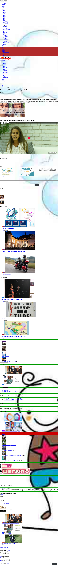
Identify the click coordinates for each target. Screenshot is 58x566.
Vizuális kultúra (5, 39)
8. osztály (6, 25)
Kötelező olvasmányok (8, 21)
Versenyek (3, 45)
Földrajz (4, 18)
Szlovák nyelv (5, 34)
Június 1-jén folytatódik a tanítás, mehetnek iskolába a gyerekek (10, 374)
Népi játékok (3, 51)
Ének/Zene (4, 16)
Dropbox (8, 539)
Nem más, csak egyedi (5, 421)
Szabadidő (3, 9)
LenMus (1, 548)
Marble (1, 552)
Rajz (4, 33)
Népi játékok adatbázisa (6, 52)
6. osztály (6, 27)
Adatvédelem (3, 50)
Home (2, 47)
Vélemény (3, 80)
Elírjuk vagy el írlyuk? (7, 318)
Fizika (4, 17)
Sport (4, 13)
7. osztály (6, 24)
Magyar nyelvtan (5, 22)
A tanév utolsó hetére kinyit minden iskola (7, 450)
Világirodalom (5, 38)
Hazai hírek (3, 226)
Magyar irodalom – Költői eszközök (6, 525)
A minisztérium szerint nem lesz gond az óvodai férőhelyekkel (11, 199)
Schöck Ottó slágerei (4, 480)
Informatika (4, 19)
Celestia (7, 551)
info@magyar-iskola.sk (6, 495)
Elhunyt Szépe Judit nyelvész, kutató (9, 400)
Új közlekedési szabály (7, 274)
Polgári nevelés (5, 32)
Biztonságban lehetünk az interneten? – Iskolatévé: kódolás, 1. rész (11, 431)
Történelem (4, 37)
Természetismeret (5, 35)
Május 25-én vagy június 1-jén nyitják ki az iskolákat (9, 445)
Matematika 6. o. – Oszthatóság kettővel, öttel (12, 299)
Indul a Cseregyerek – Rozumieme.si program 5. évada (6, 176)
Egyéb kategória (4, 3)
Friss (2, 433)
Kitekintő (3, 5)
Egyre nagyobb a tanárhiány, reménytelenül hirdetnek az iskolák (12, 401)
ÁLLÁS (3, 2)
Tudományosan (4, 40)
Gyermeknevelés (5, 43)
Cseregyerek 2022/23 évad (22, 176)
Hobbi (4, 10)
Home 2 (4, 48)
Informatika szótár (5, 55)
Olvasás (4, 31)
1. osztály (6, 23)
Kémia (4, 20)
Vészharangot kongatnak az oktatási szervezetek (8, 389)
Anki (8, 544)
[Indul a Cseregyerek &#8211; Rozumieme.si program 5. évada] (9, 171)
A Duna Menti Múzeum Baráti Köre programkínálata (13, 251)
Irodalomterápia (5, 8)
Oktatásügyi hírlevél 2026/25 (8, 228)
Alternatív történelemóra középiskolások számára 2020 (14, 336)
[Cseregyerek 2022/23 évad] (28, 171)
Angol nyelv (5, 62)
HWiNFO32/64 (9, 555)
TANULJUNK (3, 54)
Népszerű (3, 432)
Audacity (5, 539)
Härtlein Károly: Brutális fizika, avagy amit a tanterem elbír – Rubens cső (13, 398)
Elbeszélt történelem (6, 42)
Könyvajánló (5, 11)
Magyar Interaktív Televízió (5, 479)
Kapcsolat (3, 49)
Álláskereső (3, 53)
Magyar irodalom (5, 67)
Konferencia (3, 6)
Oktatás (3, 73)
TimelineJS (8, 542)
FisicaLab (7, 554)
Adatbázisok (5, 41)
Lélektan (4, 44)
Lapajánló (4, 12)
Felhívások (3, 4)
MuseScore (1, 549)
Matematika (5, 26)
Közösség (3, 7)
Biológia (4, 15)
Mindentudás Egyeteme (6, 29)
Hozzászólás (3, 434)
